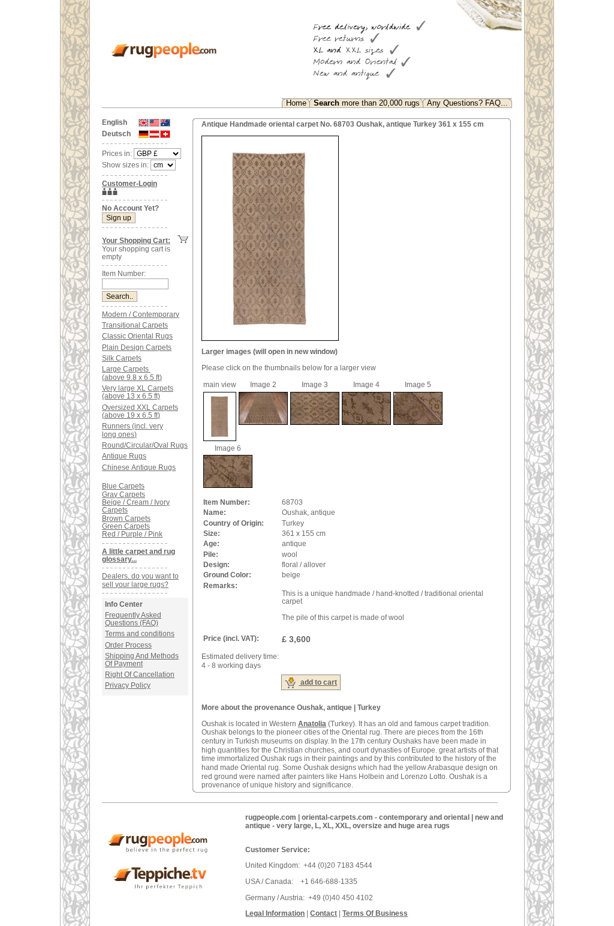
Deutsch (116, 134)
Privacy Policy (128, 685)
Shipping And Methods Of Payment (142, 660)
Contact (323, 913)
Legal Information (275, 913)
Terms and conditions (139, 634)
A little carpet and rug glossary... (138, 555)
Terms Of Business (375, 913)
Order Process (128, 645)
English (114, 122)
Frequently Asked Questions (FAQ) (133, 619)
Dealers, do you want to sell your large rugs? (140, 580)
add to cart (318, 682)
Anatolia (312, 724)
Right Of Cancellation (139, 674)
